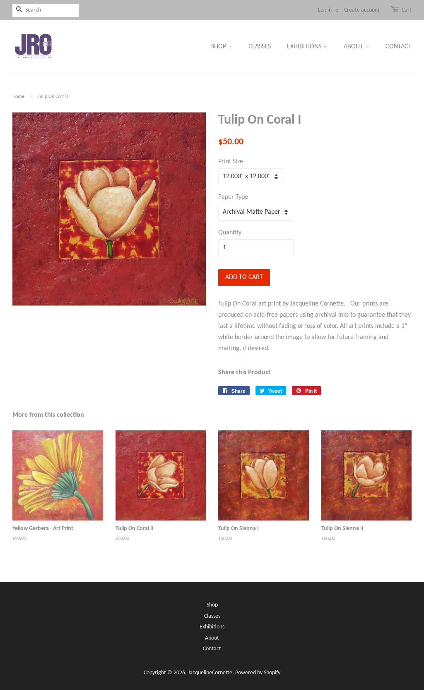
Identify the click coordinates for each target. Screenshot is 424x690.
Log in (325, 10)
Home (18, 96)
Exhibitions (305, 46)
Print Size (230, 161)
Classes (259, 46)
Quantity (229, 232)
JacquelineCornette (210, 673)
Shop (219, 46)
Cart (407, 10)
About (354, 46)
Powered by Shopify (257, 673)
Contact (398, 46)
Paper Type (233, 197)
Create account (362, 10)
